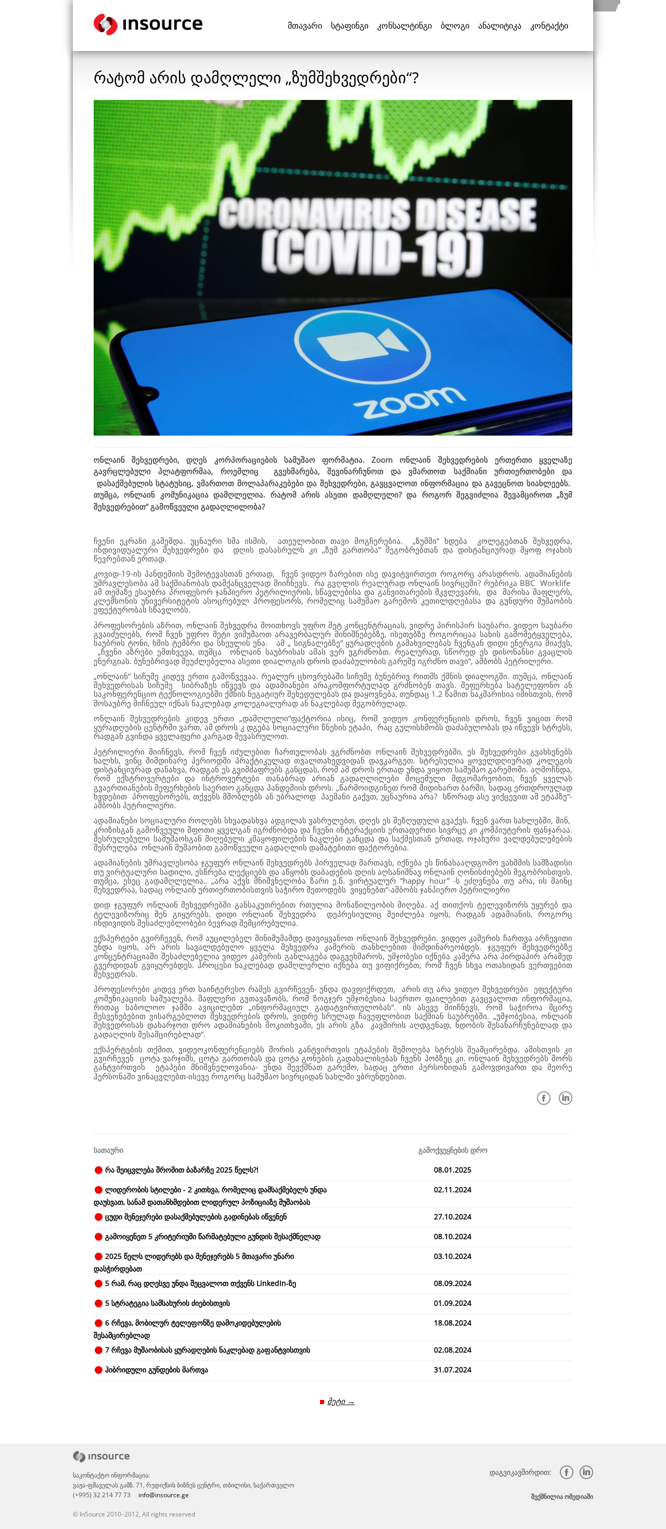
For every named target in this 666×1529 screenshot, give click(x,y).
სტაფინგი (349, 25)
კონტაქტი (549, 25)
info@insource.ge (163, 1494)
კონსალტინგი (404, 25)
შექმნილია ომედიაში (562, 1496)
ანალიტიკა (499, 25)
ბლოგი (455, 25)
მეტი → (341, 1401)
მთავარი (305, 25)
